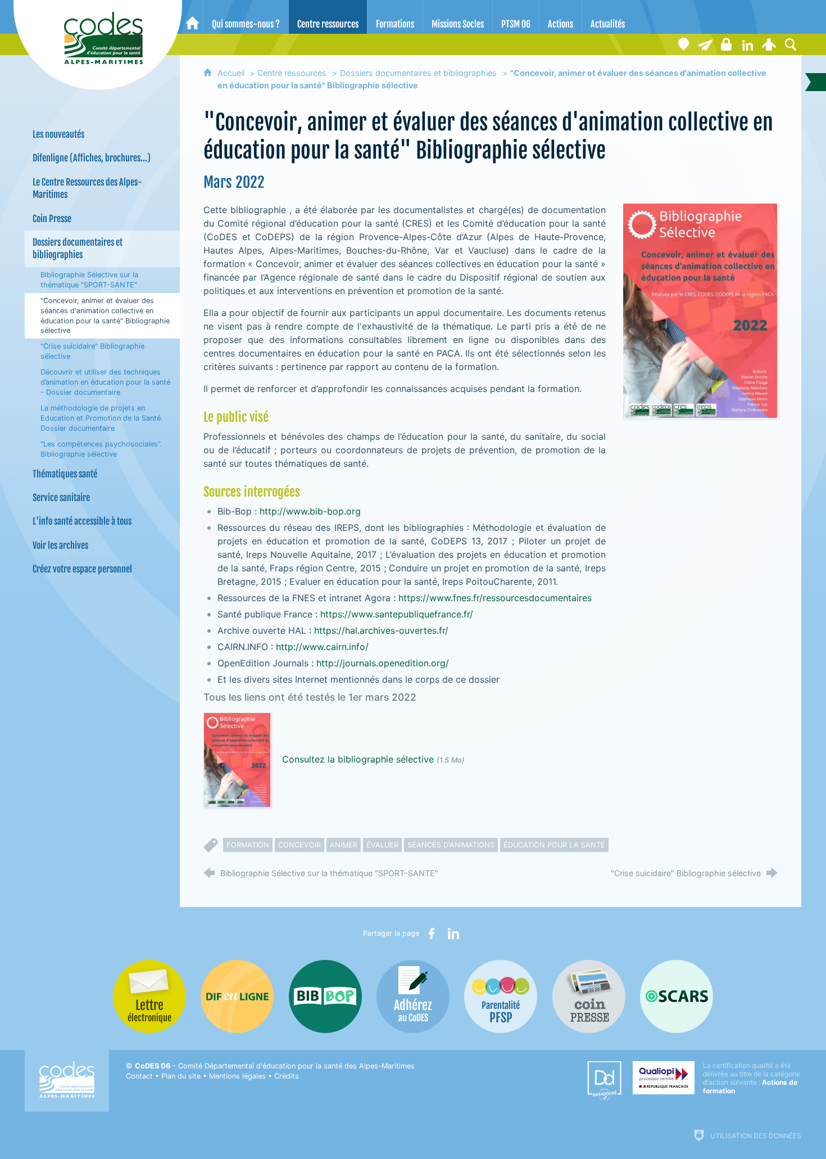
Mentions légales (237, 1076)
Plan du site (181, 1076)
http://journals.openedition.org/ (384, 663)
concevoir (299, 845)
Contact (139, 1076)
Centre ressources (291, 73)
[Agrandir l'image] (700, 310)
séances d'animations (450, 845)
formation (247, 845)
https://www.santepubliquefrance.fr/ (396, 614)
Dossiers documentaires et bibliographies (418, 73)
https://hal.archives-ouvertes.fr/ (382, 630)
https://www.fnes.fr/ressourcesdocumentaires (496, 597)
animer (343, 845)
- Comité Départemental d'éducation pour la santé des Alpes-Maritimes (275, 1066)
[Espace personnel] (769, 44)
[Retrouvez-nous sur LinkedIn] (748, 44)
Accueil (232, 73)
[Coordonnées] (684, 44)
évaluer (382, 845)
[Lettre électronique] (705, 44)
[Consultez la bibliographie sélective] (237, 759)
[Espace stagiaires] (726, 44)
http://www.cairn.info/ (323, 646)
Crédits (286, 1076)
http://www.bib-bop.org (310, 511)
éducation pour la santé (554, 845)
